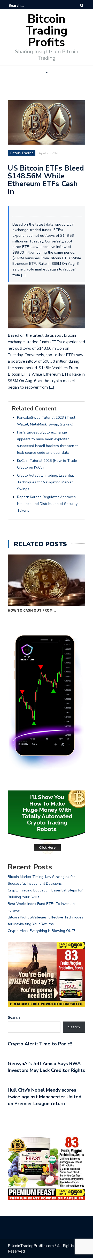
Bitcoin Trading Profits (47, 30)
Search (14, 1017)
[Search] (81, 5)
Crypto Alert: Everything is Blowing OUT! (41, 930)
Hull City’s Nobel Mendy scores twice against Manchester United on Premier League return (44, 1097)
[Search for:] (24, 5)
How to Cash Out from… (32, 610)
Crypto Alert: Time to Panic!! (40, 1044)
